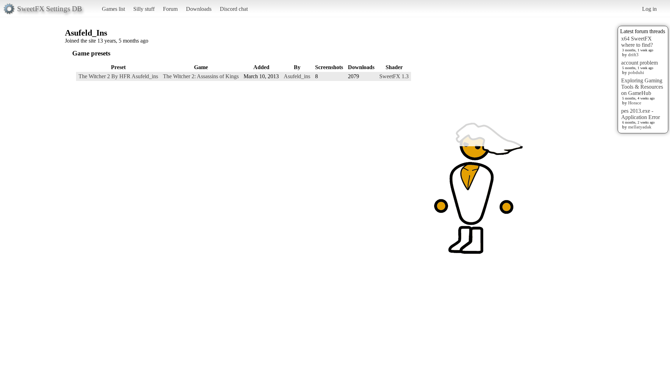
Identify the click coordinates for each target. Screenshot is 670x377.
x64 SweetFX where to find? (637, 42)
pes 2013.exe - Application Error (640, 114)
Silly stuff (144, 9)
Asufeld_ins (297, 76)
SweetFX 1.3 (394, 76)
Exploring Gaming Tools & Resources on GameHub (642, 86)
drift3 (633, 54)
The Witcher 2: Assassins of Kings (201, 76)
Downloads (198, 9)
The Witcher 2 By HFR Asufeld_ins (118, 76)
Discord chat (234, 9)
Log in (649, 9)
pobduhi (636, 72)
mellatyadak (640, 127)
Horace (634, 102)
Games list (113, 9)
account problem (639, 63)
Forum (170, 9)
